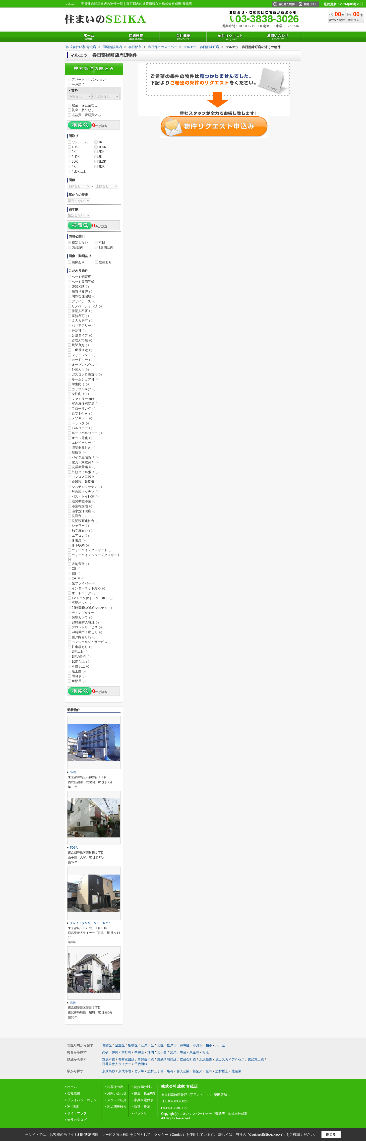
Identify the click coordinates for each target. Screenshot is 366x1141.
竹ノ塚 (139, 1071)
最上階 (79, 671)
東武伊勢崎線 (167, 1059)
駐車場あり (82, 647)
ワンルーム (80, 142)
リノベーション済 (87, 306)
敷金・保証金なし (85, 105)
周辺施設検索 (116, 1106)
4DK (101, 166)
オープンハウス (85, 365)
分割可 (79, 330)
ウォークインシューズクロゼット (94, 557)
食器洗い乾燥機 (85, 482)
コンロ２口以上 (85, 477)
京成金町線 (188, 1059)
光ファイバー (83, 583)
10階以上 (80, 661)
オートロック (83, 593)
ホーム (72, 1087)
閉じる (331, 1134)
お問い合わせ (116, 1093)
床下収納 (80, 545)
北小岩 (162, 1052)
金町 (209, 1071)
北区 (160, 1045)
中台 (183, 1052)
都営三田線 (126, 1059)
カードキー (82, 360)
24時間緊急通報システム (92, 608)
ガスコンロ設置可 (87, 374)
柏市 (209, 1045)
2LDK (76, 157)
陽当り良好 (82, 291)
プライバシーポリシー (83, 1100)
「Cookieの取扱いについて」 (266, 1135)
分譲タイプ (82, 335)
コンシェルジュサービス (92, 642)
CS (76, 568)
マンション (98, 79)
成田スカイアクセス (229, 1059)
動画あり (105, 262)
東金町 (194, 1052)
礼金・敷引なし (83, 110)
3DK (75, 161)
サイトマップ (77, 1113)
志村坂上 (221, 1071)
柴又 (173, 1052)
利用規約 (73, 1106)
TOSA (74, 847)
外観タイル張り (85, 472)
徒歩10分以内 (144, 1087)
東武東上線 (256, 1059)
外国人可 (80, 369)
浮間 (150, 1052)
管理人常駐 (82, 340)
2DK (101, 152)
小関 (73, 772)
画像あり (78, 262)
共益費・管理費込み (86, 115)
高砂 (105, 1052)
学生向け (80, 384)
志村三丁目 (155, 1071)
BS (76, 573)
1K (100, 142)
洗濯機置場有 (83, 467)
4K (74, 166)
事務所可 (80, 316)
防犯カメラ (82, 617)
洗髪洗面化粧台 (85, 521)
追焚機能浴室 (83, 501)
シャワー (80, 525)
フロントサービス (87, 627)
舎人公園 (183, 1071)
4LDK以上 (79, 171)
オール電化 (82, 438)
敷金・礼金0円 (144, 1093)
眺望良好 (80, 345)
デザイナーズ (83, 301)
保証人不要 (82, 311)
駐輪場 (79, 452)
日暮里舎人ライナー (116, 1064)
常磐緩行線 (146, 1059)
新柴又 (197, 1071)
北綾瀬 (236, 1071)
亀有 (170, 1071)
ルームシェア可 (85, 379)
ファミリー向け (85, 399)
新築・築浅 (142, 1106)
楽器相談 (80, 286)
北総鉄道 (205, 1059)
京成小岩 (124, 1071)
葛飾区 (107, 1045)
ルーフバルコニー (87, 433)
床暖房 (79, 540)
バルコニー (82, 428)
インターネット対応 (88, 588)
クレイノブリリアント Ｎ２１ (91, 923)
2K (74, 152)
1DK (75, 147)
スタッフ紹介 (116, 1100)
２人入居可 (82, 320)
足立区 (120, 1045)
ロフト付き (82, 413)
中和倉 (139, 1052)
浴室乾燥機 (82, 506)
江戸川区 (147, 1045)
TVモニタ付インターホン (92, 598)
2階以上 (79, 651)
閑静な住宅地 (83, 296)
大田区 (220, 1045)
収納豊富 (80, 564)
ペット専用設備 (85, 282)
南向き (79, 676)
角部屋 (79, 681)
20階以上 (80, 666)
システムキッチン (87, 487)
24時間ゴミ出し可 (87, 632)
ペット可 (140, 1113)
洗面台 (79, 516)
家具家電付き (143, 1100)
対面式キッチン (85, 491)
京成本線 (108, 1059)
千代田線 (140, 1064)
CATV (78, 578)
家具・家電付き (85, 462)
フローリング (83, 408)
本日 (102, 242)
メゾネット (82, 418)
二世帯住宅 (82, 350)
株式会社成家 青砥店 (179, 1086)
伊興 (115, 1052)
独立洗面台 (82, 530)
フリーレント (83, 355)
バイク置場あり (85, 457)
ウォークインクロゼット (92, 550)
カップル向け (83, 389)
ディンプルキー (85, 613)
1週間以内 (106, 247)
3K (100, 157)
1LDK (102, 147)
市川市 (197, 1045)
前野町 (126, 1052)
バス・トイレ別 (85, 496)
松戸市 (172, 1045)
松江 (205, 1052)
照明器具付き (83, 447)
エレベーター (83, 442)
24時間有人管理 (85, 622)
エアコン (80, 535)
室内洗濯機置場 (85, 403)
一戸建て (78, 84)
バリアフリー (83, 325)
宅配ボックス (83, 603)
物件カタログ (77, 1120)
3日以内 (77, 247)
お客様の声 (115, 1087)
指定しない (80, 242)
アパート (78, 79)
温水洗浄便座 (83, 511)
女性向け (80, 394)
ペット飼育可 (83, 277)
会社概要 (73, 1093)
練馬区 (184, 1045)
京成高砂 (108, 1071)
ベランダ (80, 423)
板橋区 (133, 1045)
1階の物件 (81, 656)
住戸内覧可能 (83, 637)
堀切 (73, 1003)
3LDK (102, 161)
